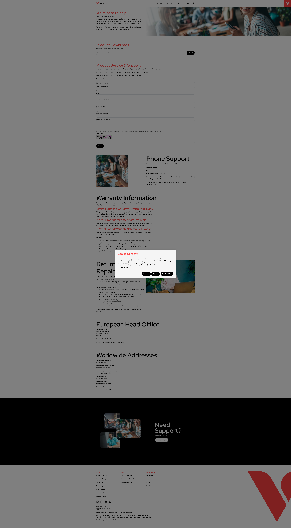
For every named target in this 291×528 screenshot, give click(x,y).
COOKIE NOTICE (123, 267)
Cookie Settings (167, 274)
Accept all (146, 274)
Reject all (155, 274)
